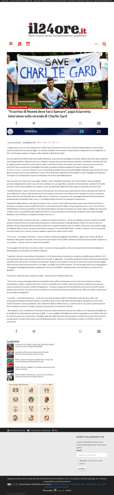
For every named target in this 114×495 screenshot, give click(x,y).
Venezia (30, 131)
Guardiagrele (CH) (29, 142)
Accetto (90, 462)
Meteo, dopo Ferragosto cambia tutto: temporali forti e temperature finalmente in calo (34, 361)
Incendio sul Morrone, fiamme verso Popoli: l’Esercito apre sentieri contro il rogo (32, 353)
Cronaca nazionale (17, 107)
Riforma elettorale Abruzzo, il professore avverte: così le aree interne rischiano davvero (34, 376)
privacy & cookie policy (16, 493)
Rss (56, 430)
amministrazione (17, 430)
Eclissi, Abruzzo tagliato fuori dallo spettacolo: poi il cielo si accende (35, 368)
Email (78, 450)
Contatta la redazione (39, 430)
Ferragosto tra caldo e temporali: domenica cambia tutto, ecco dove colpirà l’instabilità (34, 346)
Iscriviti (81, 468)
